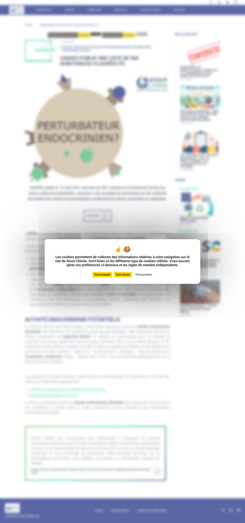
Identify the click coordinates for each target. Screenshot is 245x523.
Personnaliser (144, 274)
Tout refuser (123, 274)
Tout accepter (102, 274)
